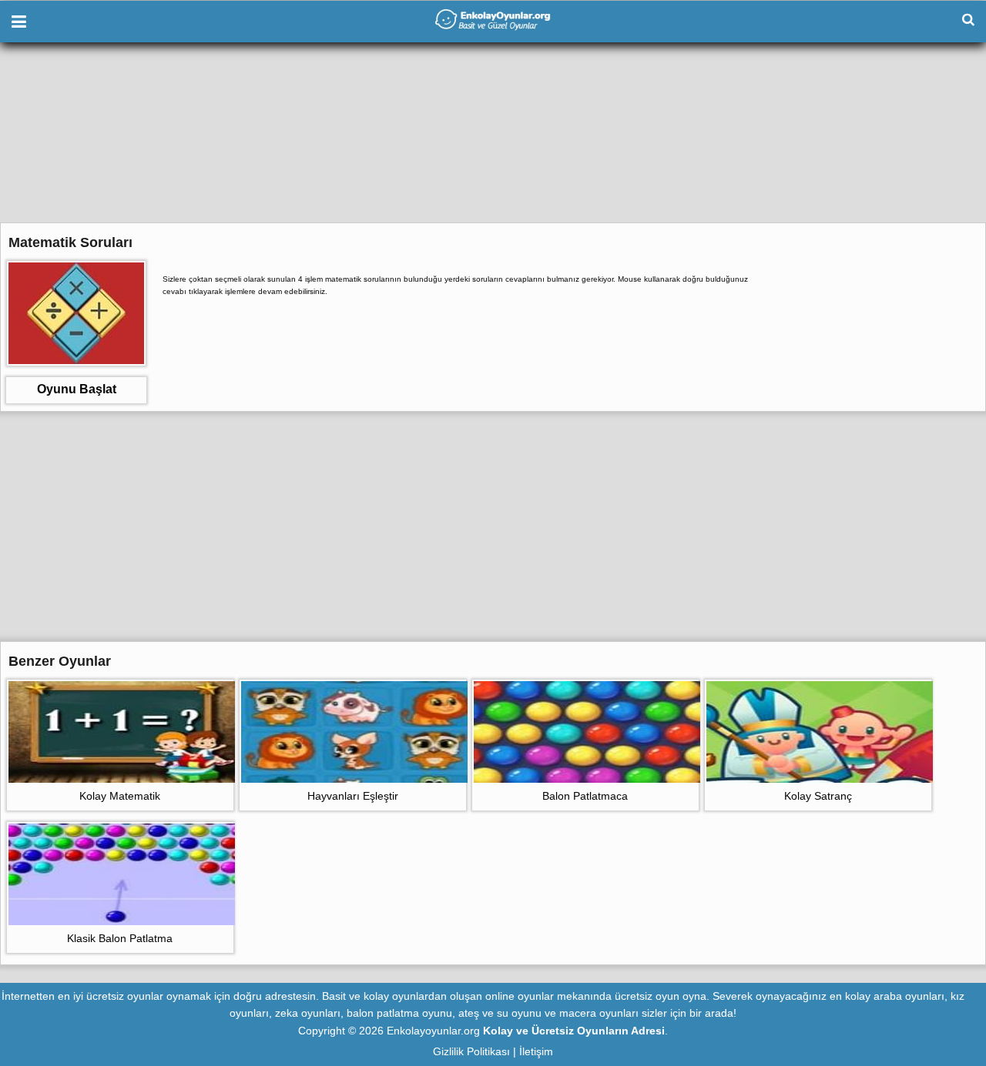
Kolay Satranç (818, 796)
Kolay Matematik (119, 796)
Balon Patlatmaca (585, 796)
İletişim (536, 1051)
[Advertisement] (493, 150)
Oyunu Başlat (76, 389)
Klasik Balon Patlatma (120, 938)
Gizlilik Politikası (471, 1051)
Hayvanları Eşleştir (352, 796)
